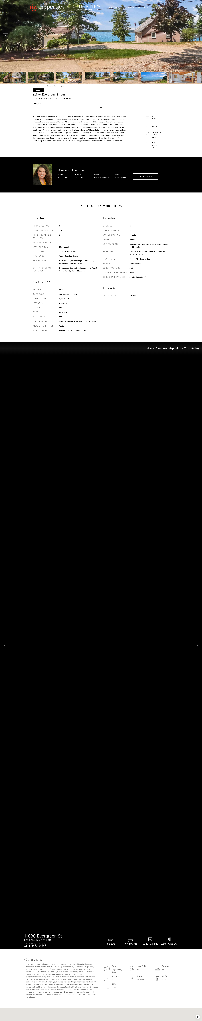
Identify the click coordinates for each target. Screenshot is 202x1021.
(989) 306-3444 (81, 177)
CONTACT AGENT (145, 176)
